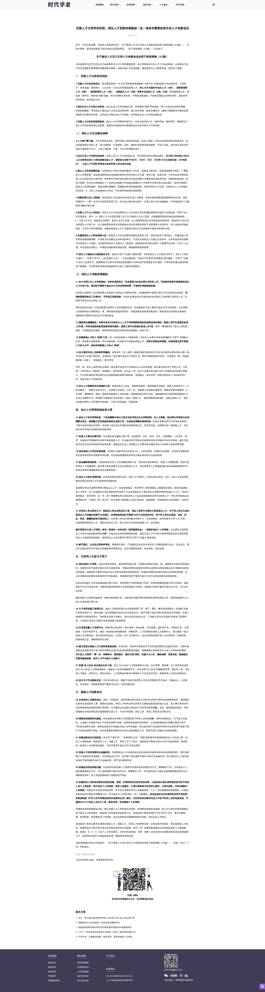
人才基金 (163, 4)
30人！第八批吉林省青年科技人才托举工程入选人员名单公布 (106, 918)
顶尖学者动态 (83, 976)
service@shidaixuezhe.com (120, 976)
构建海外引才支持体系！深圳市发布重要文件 (99, 922)
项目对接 (52, 971)
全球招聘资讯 (83, 967)
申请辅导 (52, 976)
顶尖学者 (147, 4)
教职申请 (52, 967)
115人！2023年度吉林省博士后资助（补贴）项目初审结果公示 (107, 932)
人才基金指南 (83, 971)
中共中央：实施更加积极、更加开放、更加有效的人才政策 (105, 936)
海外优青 (114, 4)
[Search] (214, 4)
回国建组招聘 (54, 980)
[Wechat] (167, 975)
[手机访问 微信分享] (262, 986)
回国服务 (100, 4)
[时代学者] (59, 4)
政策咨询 (52, 962)
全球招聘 (130, 4)
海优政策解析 (83, 962)
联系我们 (110, 969)
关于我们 (110, 956)
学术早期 (180, 4)
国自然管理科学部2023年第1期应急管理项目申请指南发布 (105, 927)
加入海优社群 (83, 980)
